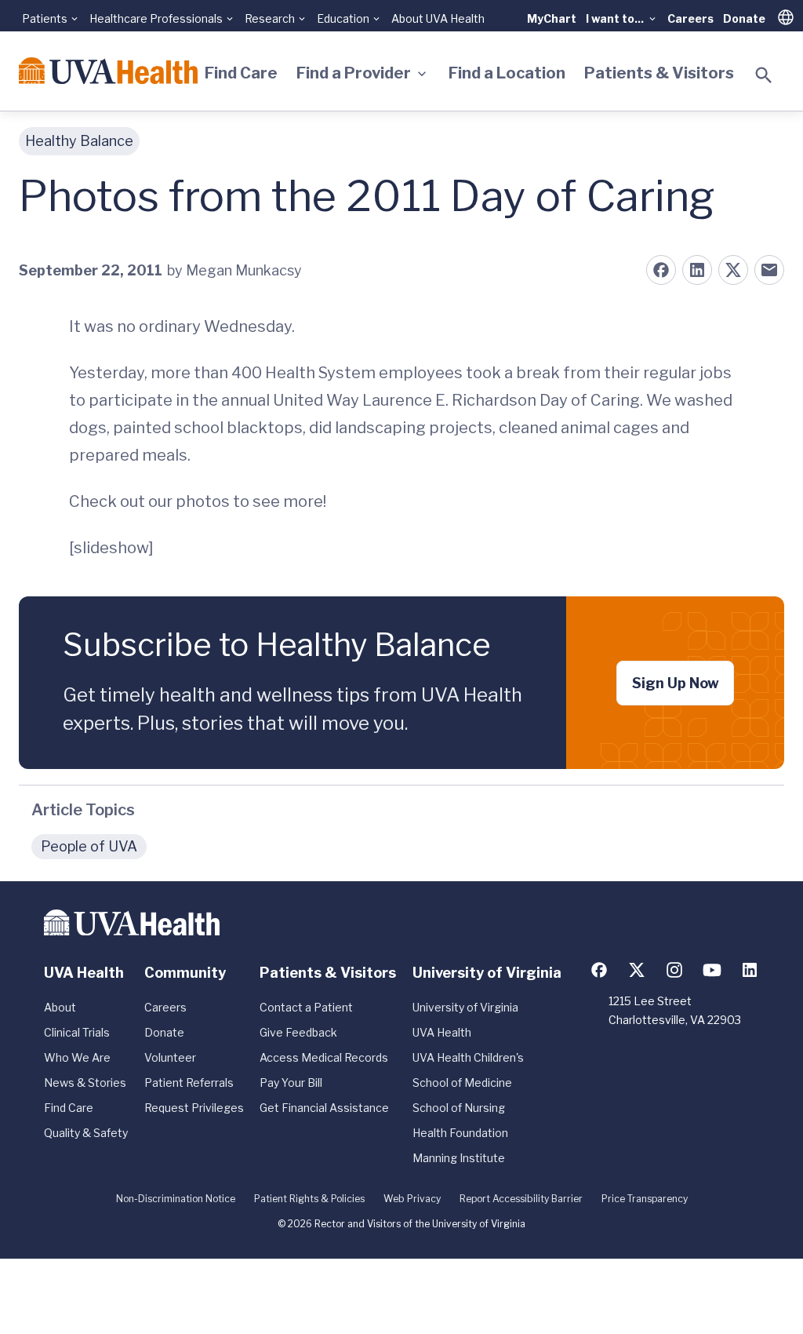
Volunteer (170, 1057)
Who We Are (77, 1057)
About (60, 1007)
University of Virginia (465, 1007)
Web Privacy (412, 1199)
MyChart (551, 18)
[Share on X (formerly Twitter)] (733, 270)
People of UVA (89, 846)
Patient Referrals (189, 1082)
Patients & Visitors (659, 73)
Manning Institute (458, 1158)
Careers (690, 18)
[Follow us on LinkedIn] (749, 969)
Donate (744, 18)
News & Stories (85, 1082)
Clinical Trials (77, 1032)
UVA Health (441, 1032)
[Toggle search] (764, 75)
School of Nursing (458, 1107)
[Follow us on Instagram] (674, 969)
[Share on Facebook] (661, 270)
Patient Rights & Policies (309, 1199)
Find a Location (507, 73)
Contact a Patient (306, 1007)
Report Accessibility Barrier (521, 1199)
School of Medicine (462, 1082)
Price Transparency (644, 1199)
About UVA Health (438, 18)
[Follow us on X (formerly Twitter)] (636, 969)
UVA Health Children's (468, 1057)
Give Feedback (298, 1032)
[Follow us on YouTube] (712, 969)
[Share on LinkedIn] (697, 270)
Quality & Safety (86, 1132)
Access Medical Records (324, 1057)
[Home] (108, 70)
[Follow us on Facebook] (599, 969)
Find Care (241, 73)
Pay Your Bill (291, 1082)
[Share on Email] (769, 270)
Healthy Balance (79, 141)
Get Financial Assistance (324, 1107)
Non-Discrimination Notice (175, 1199)
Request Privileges (194, 1107)
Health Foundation (460, 1132)
